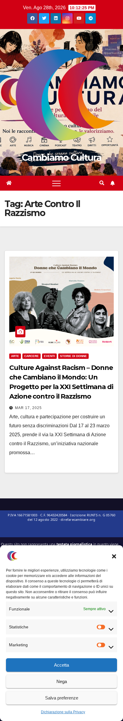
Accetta (61, 665)
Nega (61, 681)
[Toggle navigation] (56, 183)
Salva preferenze (61, 697)
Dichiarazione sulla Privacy (63, 712)
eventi (49, 356)
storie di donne (73, 356)
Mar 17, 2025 (28, 408)
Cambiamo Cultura (61, 157)
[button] (114, 556)
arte (15, 356)
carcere (31, 356)
